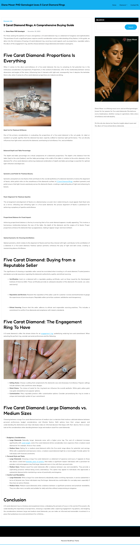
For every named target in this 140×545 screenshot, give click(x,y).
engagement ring (47, 333)
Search (100, 20)
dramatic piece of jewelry (35, 461)
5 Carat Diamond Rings (65, 181)
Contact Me (135, 5)
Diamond (123, 5)
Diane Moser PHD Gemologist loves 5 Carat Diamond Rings (33, 4)
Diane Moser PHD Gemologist (14, 31)
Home (114, 5)
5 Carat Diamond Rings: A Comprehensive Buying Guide (39, 25)
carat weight (26, 443)
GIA (11, 21)
